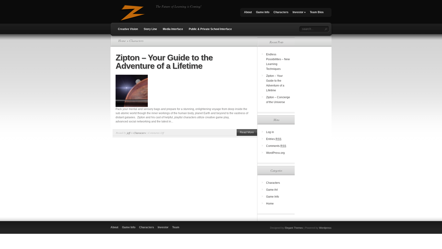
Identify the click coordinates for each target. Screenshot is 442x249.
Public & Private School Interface (210, 29)
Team (175, 227)
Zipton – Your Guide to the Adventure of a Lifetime (164, 62)
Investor (299, 12)
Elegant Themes (294, 227)
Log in (270, 132)
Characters (280, 12)
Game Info (262, 12)
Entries (273, 139)
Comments (276, 146)
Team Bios (317, 12)
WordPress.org (275, 152)
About (248, 12)
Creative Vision (128, 29)
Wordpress (325, 227)
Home (122, 41)
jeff (128, 133)
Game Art (272, 189)
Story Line (150, 29)
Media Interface (173, 29)
